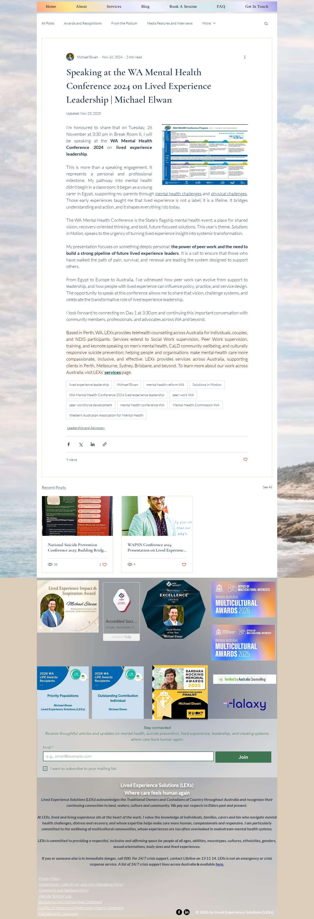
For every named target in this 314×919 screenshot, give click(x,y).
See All (267, 487)
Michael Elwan (127, 384)
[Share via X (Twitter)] (80, 444)
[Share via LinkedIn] (92, 444)
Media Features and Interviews (170, 23)
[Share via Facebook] (68, 444)
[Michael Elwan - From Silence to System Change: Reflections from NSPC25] (77, 516)
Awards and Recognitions (83, 23)
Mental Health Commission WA (196, 405)
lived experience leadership (89, 384)
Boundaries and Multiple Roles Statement (70, 901)
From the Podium (124, 23)
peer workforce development (90, 405)
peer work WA (183, 395)
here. (220, 864)
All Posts (48, 23)
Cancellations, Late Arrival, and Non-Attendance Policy (81, 884)
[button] (266, 23)
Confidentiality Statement (58, 913)
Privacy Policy (49, 878)
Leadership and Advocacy (86, 428)
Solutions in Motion (207, 384)
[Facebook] (179, 912)
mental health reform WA (165, 384)
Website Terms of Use (55, 896)
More (206, 23)
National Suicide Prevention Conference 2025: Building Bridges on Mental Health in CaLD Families (77, 547)
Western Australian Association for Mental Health (106, 415)
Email (48, 747)
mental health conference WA (142, 405)
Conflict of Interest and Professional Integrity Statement (81, 907)
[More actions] (245, 57)
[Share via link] (104, 444)
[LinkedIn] (187, 912)
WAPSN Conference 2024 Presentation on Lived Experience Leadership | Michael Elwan (156, 547)
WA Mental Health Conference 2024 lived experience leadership (116, 395)
